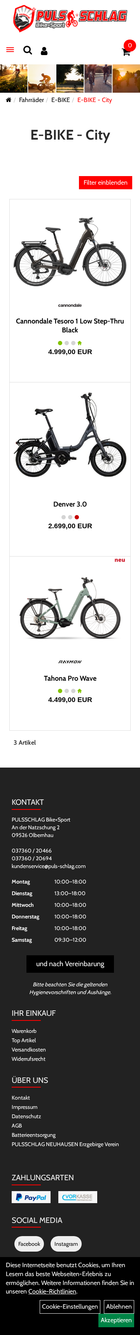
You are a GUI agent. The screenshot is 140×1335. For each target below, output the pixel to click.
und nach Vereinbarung (70, 964)
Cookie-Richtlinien (52, 1291)
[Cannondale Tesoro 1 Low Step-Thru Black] (70, 251)
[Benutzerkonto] (44, 51)
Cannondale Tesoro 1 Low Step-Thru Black (70, 325)
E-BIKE (60, 100)
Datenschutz (26, 1116)
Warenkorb (24, 1030)
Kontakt (21, 1097)
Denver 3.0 (70, 504)
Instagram (66, 1243)
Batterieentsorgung (34, 1134)
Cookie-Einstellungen (70, 1306)
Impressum (24, 1106)
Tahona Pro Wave (70, 678)
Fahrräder (31, 100)
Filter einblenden (106, 182)
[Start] (9, 100)
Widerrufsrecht (29, 1058)
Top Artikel (24, 1040)
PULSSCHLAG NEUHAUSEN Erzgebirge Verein (65, 1144)
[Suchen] (27, 49)
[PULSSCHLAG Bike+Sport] (70, 18)
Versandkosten (29, 1049)
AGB (17, 1125)
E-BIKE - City (94, 100)
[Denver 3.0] (70, 434)
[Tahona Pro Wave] (70, 608)
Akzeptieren (116, 1320)
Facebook (29, 1243)
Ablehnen (119, 1306)
